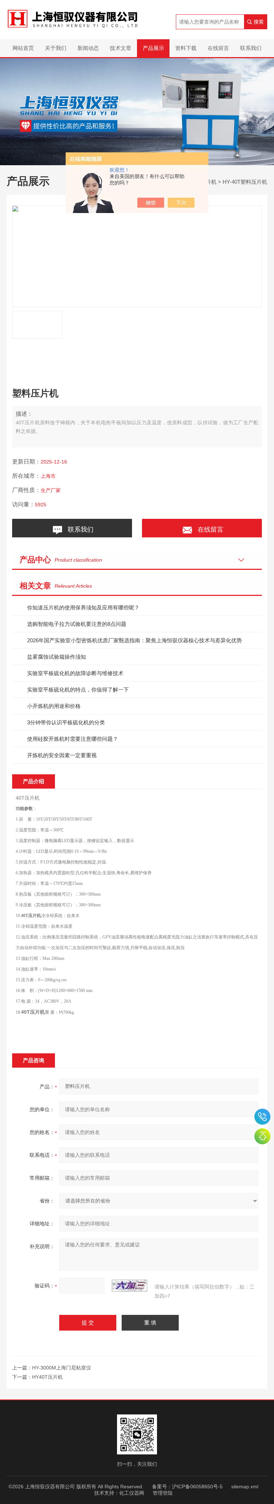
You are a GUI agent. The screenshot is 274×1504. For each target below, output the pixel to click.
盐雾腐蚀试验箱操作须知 (56, 657)
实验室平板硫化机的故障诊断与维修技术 (75, 673)
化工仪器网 (131, 1493)
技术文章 (120, 48)
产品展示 (153, 48)
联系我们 (251, 48)
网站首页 (23, 48)
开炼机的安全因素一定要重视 (62, 755)
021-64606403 (262, 1117)
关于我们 (55, 48)
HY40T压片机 (47, 1377)
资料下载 (186, 48)
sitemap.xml (244, 1486)
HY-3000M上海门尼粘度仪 (61, 1368)
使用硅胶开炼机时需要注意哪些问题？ (72, 739)
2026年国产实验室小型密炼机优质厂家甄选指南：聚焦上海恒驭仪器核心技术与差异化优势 (134, 640)
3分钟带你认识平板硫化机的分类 (66, 722)
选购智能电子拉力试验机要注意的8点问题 (76, 624)
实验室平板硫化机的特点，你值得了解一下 (78, 690)
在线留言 (218, 48)
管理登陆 (163, 1493)
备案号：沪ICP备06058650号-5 (187, 1486)
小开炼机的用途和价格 (54, 706)
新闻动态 (88, 48)
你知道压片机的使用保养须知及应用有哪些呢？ (83, 607)
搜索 (259, 22)
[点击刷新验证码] (129, 1286)
